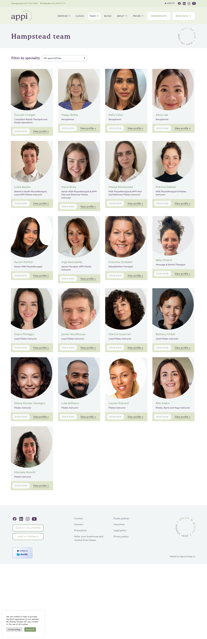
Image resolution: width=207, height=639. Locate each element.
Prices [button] (137, 16)
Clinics (80, 16)
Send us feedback (28, 536)
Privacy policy (121, 536)
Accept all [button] (30, 629)
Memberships (159, 16)
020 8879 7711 (58, 3)
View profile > (41, 131)
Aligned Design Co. (187, 556)
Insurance (118, 524)
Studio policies (121, 518)
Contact (78, 518)
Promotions (80, 530)
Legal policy (119, 530)
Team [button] (93, 16)
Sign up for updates (28, 528)
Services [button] (63, 16)
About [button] (120, 16)
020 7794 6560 (30, 3)
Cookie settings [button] (14, 629)
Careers (78, 524)
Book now (182, 16)
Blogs (107, 16)
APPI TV (170, 3)
